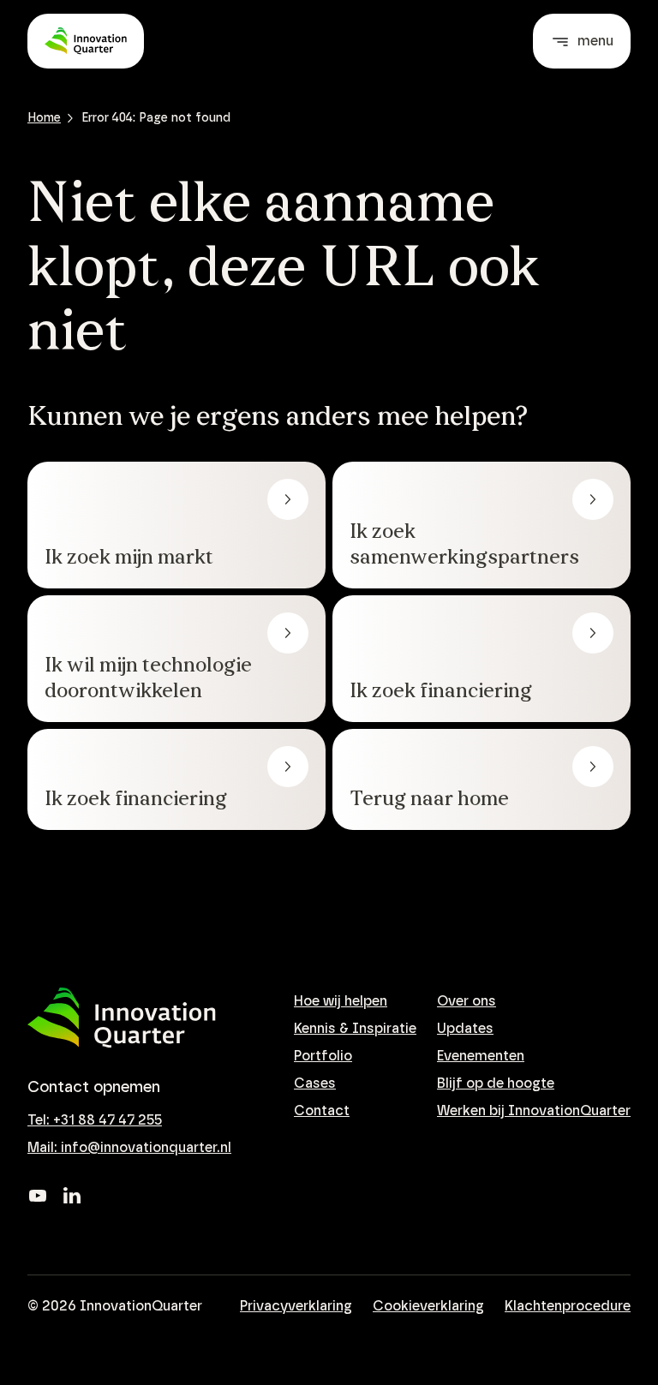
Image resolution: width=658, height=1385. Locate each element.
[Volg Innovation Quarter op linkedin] (72, 1195)
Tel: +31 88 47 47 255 (94, 1120)
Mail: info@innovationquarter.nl (129, 1148)
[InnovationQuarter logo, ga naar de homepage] (121, 1018)
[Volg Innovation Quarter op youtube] (37, 1195)
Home (44, 118)
